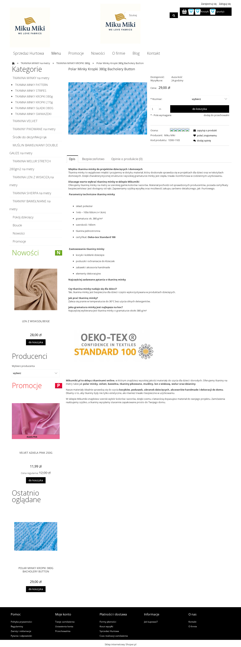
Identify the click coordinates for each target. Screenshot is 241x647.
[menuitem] (28, 53)
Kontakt (192, 621)
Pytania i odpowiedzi (21, 635)
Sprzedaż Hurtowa (109, 631)
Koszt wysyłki (106, 626)
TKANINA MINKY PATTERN (31, 85)
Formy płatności (108, 621)
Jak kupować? (151, 621)
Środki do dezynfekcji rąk (30, 137)
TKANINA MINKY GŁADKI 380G (34, 108)
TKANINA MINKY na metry (31, 78)
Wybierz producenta (23, 366)
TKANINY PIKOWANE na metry (34, 129)
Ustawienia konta (64, 626)
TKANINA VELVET (25, 121)
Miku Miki (169, 135)
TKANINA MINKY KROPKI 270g (34, 102)
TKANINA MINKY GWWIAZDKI (33, 114)
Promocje (19, 241)
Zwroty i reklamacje (21, 631)
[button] (204, 130)
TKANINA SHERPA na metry (32, 193)
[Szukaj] (174, 15)
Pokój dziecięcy (23, 217)
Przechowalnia (62, 631)
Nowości (19, 233)
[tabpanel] (148, 269)
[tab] (72, 158)
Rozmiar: (156, 99)
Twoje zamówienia (65, 621)
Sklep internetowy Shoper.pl (120, 644)
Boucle (17, 225)
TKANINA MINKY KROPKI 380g (34, 96)
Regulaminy (17, 626)
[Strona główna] (29, 28)
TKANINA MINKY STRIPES (30, 91)
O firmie (192, 626)
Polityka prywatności (21, 621)
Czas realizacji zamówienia (114, 635)
